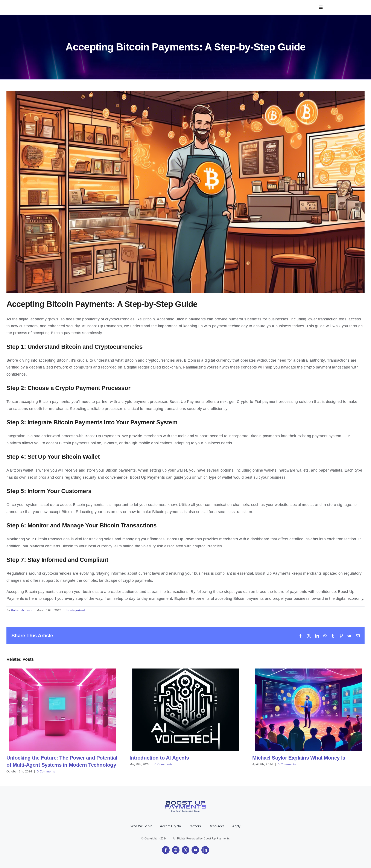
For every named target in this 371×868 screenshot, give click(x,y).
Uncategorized (74, 610)
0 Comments (46, 771)
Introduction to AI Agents (185, 710)
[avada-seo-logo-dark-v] (67, 5)
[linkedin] (205, 850)
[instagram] (175, 850)
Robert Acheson (22, 610)
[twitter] (185, 850)
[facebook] (166, 850)
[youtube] (195, 850)
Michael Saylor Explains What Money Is (308, 710)
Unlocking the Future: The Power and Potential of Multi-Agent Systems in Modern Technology (62, 710)
